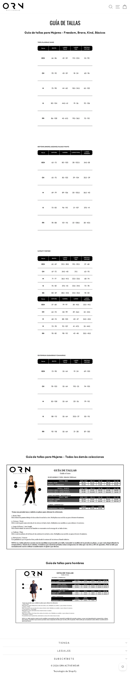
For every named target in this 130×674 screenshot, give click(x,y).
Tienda (64, 642)
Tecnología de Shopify (65, 671)
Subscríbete (64, 658)
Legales (64, 650)
